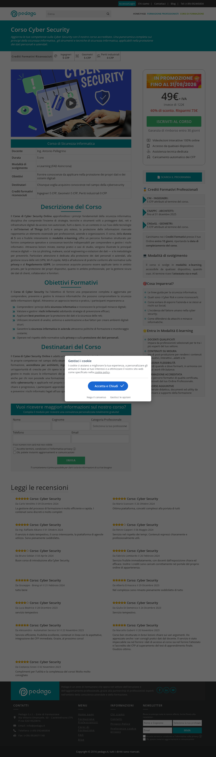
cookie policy (102, 372)
